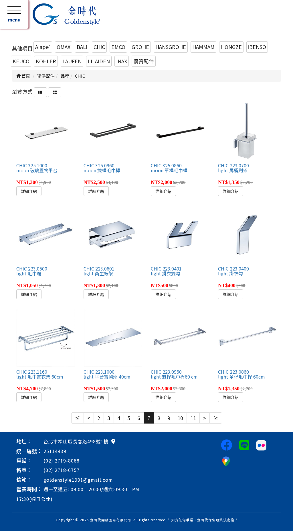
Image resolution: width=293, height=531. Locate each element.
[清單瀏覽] (40, 91)
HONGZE (231, 46)
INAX (121, 61)
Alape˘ (42, 46)
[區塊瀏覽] (54, 91)
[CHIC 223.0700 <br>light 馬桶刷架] (247, 131)
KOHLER (46, 61)
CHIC (99, 46)
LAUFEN (72, 61)
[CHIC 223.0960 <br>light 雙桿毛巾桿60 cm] (180, 337)
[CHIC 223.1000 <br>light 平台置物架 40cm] (113, 337)
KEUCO (21, 61)
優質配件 (143, 61)
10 (180, 418)
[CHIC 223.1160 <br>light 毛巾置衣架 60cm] (45, 337)
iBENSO (257, 46)
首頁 (25, 76)
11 (193, 418)
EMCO (118, 46)
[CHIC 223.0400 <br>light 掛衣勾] (247, 234)
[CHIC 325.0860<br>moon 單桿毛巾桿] (180, 131)
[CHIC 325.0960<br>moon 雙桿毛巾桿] (113, 131)
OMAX (63, 46)
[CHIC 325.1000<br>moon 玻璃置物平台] (45, 131)
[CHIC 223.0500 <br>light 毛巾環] (45, 234)
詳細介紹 (29, 191)
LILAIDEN (99, 61)
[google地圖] (113, 441)
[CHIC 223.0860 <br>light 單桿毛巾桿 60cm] (247, 337)
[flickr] (261, 444)
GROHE (140, 46)
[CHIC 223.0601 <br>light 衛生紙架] (113, 234)
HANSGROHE (170, 46)
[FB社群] (226, 444)
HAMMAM (203, 46)
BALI (82, 46)
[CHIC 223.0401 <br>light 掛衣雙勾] (180, 234)
